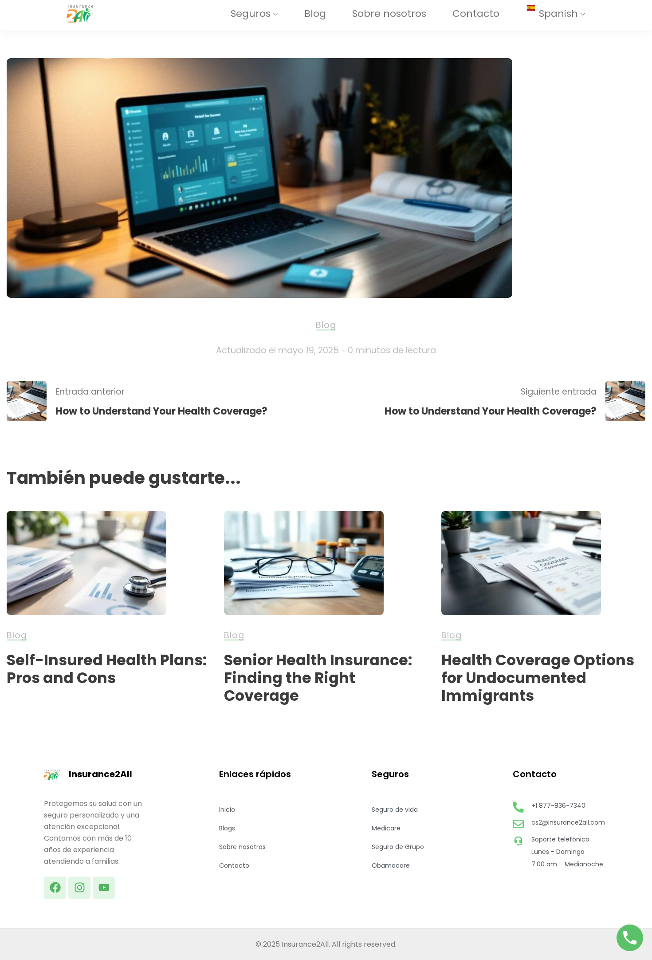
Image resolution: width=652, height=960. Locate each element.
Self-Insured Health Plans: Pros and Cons (107, 669)
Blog (315, 13)
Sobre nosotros (389, 13)
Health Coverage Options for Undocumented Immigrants (537, 678)
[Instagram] (79, 888)
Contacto (475, 13)
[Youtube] (104, 888)
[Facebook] (55, 888)
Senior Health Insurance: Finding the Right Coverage (318, 678)
